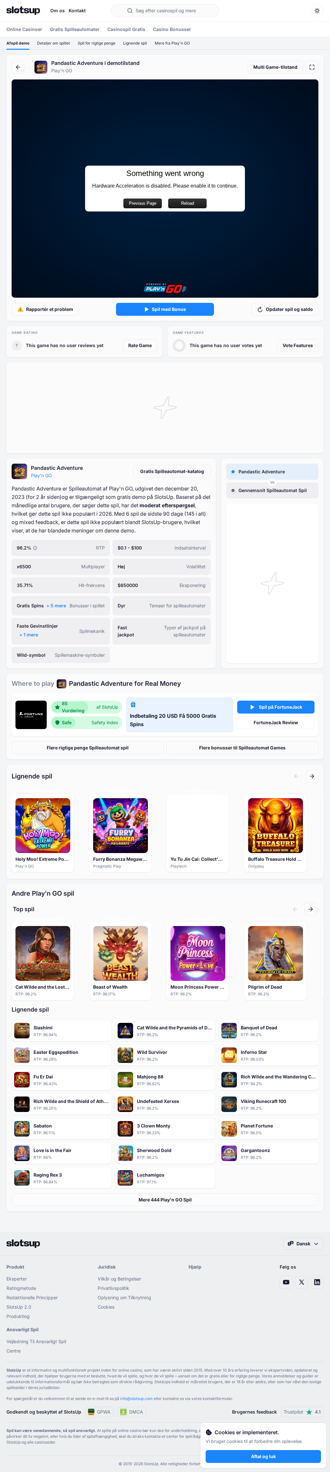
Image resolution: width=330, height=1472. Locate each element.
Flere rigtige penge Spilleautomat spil (88, 747)
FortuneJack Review (276, 722)
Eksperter (16, 1279)
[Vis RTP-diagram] (35, 548)
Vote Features (298, 345)
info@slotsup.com (136, 1398)
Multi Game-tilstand (275, 67)
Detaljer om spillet (53, 43)
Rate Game (140, 345)
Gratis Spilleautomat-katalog (172, 471)
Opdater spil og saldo (289, 309)
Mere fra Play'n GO (172, 43)
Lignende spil (135, 43)
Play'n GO (41, 475)
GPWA (104, 1412)
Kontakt (77, 10)
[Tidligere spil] (296, 776)
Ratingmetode (21, 1288)
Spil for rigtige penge (96, 43)
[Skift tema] (317, 10)
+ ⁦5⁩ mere (56, 605)
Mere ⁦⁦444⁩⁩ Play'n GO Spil (165, 1199)
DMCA (136, 1412)
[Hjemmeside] (23, 10)
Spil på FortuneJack (280, 707)
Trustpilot (302, 1412)
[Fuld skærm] (312, 67)
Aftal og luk (263, 1456)
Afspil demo (17, 43)
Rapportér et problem (49, 309)
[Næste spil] (312, 776)
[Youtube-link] (286, 1282)
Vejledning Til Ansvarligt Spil (36, 1341)
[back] (18, 67)
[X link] (301, 1282)
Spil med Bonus (169, 309)
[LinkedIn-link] (317, 1282)
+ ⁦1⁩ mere (28, 634)
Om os (57, 10)
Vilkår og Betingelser (119, 1279)
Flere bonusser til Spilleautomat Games (242, 747)
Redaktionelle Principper (32, 1297)
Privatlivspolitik (113, 1288)
